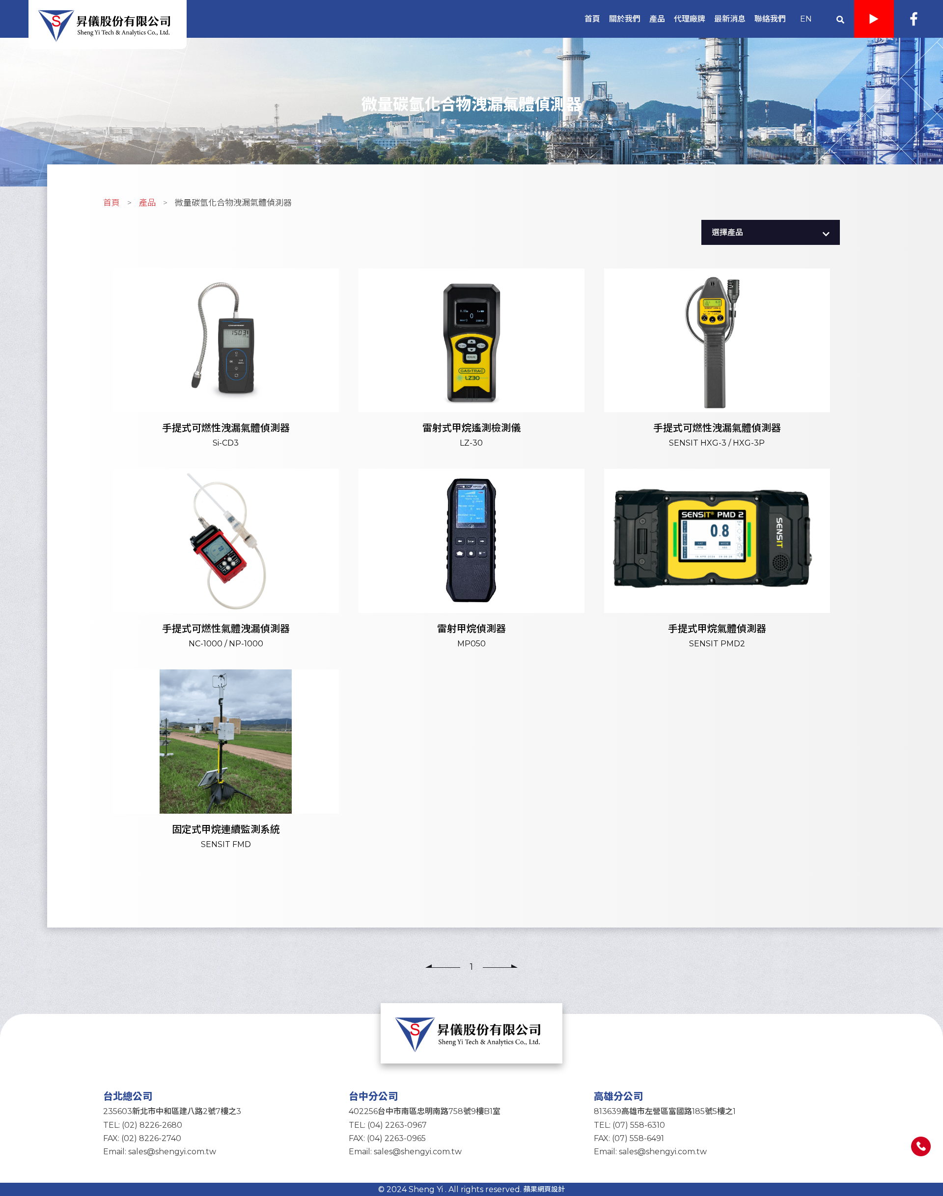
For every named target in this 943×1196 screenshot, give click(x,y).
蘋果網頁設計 (544, 1189)
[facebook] (914, 19)
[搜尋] (840, 18)
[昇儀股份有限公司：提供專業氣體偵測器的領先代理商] (107, 23)
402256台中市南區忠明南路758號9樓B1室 (424, 1111)
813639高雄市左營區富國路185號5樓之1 (665, 1111)
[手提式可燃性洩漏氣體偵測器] (226, 363)
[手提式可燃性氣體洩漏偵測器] (226, 564)
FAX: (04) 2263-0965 (387, 1138)
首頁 (592, 19)
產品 (657, 19)
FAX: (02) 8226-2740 (142, 1138)
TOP (921, 1173)
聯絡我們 (770, 19)
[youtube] (874, 19)
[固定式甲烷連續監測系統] (226, 764)
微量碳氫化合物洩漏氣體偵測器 (233, 203)
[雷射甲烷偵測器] (471, 564)
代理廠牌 (689, 19)
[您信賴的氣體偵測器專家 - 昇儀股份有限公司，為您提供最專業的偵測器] (471, 1032)
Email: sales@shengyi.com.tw (159, 1151)
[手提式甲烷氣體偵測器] (717, 564)
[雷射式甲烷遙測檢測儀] (471, 363)
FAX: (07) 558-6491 (629, 1138)
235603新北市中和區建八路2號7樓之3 (172, 1111)
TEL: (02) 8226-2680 (142, 1125)
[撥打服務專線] (921, 1146)
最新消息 (730, 19)
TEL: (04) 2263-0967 (388, 1125)
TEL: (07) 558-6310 (629, 1125)
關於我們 (624, 19)
